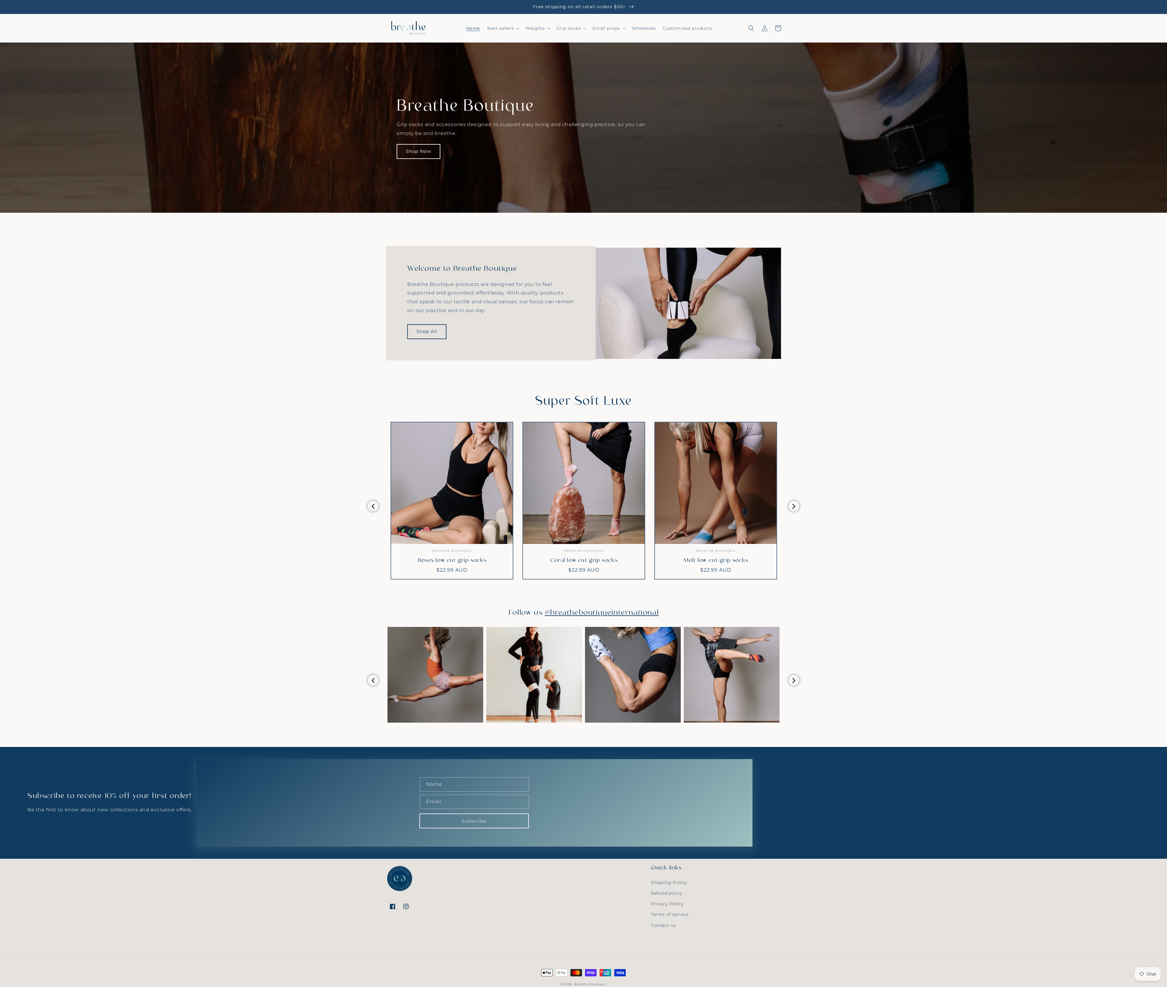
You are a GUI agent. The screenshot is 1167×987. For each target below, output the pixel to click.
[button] (503, 28)
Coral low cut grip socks (452, 560)
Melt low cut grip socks (583, 560)
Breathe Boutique (589, 984)
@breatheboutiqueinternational (602, 613)
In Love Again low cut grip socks (715, 560)
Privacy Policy (667, 903)
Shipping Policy (669, 882)
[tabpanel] (452, 500)
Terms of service (670, 914)
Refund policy (667, 893)
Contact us (663, 925)
